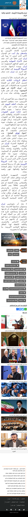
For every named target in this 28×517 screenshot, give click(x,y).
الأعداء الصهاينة (15, 61)
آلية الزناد (14, 261)
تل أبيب (15, 53)
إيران (25, 58)
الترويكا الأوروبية (20, 69)
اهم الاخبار (10, 250)
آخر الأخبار (21, 460)
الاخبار (23, 499)
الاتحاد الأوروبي (19, 277)
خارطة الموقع (21, 505)
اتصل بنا (7, 502)
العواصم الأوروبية (6, 269)
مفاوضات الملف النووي (9, 281)
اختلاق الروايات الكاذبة (17, 80)
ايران (10, 254)
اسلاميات (22, 502)
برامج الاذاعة (15, 499)
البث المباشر (15, 502)
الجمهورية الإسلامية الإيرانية (16, 288)
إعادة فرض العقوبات (12, 112)
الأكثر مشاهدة (20, 464)
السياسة (21, 300)
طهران (21, 292)
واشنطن (23, 53)
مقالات (16, 250)
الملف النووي (10, 104)
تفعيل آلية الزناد (11, 300)
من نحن (13, 505)
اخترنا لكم (15, 254)
